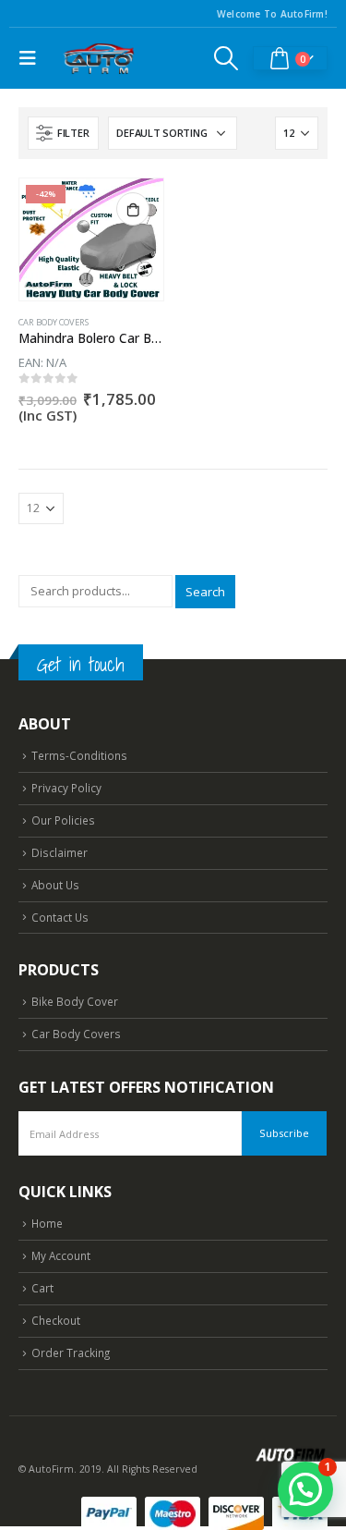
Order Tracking (70, 1352)
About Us (55, 884)
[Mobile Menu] (32, 58)
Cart (42, 1287)
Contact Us (60, 917)
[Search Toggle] (226, 58)
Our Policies (63, 820)
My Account (60, 1255)
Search (205, 591)
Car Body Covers (53, 322)
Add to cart (132, 209)
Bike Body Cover (74, 1001)
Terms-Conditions (79, 755)
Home (47, 1223)
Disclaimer (59, 852)
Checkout (55, 1320)
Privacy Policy (66, 787)
